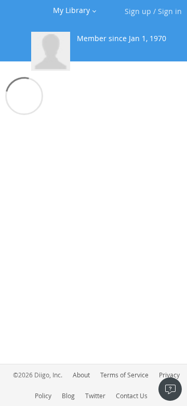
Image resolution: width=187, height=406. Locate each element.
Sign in (170, 11)
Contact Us (132, 395)
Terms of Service (124, 375)
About (81, 375)
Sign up (138, 11)
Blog (68, 395)
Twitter (95, 395)
